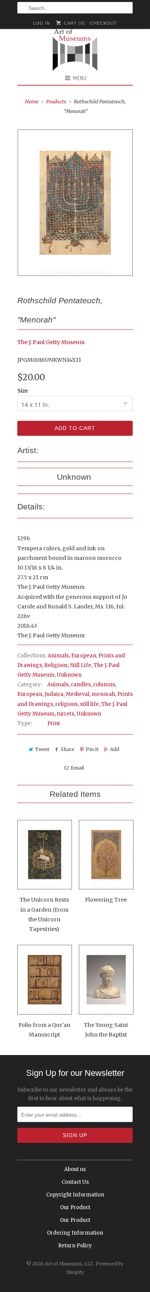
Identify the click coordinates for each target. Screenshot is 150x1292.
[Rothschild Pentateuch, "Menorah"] (75, 202)
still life (89, 704)
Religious (56, 665)
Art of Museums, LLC (69, 1264)
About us (75, 1169)
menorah (103, 694)
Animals (58, 655)
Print (53, 723)
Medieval (77, 694)
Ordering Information (75, 1233)
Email (77, 768)
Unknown (69, 675)
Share (67, 749)
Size (22, 391)
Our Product (75, 1207)
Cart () (73, 23)
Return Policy (75, 1245)
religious (66, 704)
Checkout (103, 23)
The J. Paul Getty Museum (51, 342)
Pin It (92, 749)
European (83, 655)
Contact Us (75, 1182)
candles (81, 684)
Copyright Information (75, 1194)
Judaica (54, 694)
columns (104, 684)
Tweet (42, 749)
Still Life (80, 665)
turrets (65, 714)
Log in (41, 23)
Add (114, 749)
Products (56, 101)
